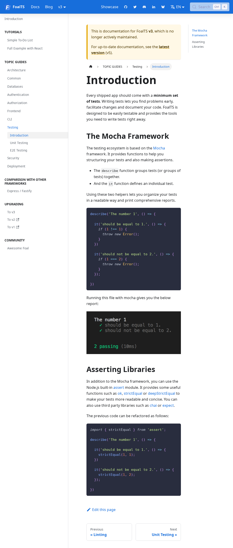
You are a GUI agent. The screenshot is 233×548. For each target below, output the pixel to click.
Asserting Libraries (198, 44)
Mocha (159, 148)
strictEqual (133, 393)
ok (120, 393)
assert (118, 387)
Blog (49, 6)
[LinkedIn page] (153, 7)
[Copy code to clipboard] (175, 213)
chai (153, 405)
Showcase (109, 6)
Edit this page (104, 509)
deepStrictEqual (161, 393)
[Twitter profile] (135, 7)
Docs (35, 6)
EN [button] (178, 6)
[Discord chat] (144, 7)
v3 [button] (60, 6)
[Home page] (90, 66)
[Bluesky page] (163, 7)
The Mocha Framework (200, 32)
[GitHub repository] (125, 7)
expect (168, 405)
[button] (35, 32)
